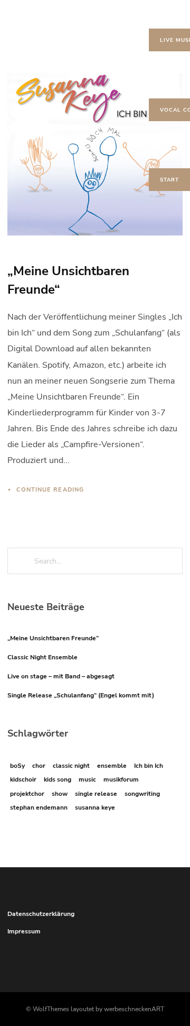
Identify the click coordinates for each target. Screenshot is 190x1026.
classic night (71, 765)
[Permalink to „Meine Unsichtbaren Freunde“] (94, 154)
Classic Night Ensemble (42, 657)
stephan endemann (39, 807)
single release (96, 793)
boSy (17, 765)
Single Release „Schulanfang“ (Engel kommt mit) (80, 695)
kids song (57, 779)
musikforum (121, 779)
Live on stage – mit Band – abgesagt (61, 676)
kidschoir (23, 779)
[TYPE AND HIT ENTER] (171, 561)
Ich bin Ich (148, 765)
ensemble (112, 765)
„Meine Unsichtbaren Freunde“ (53, 638)
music (87, 779)
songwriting (142, 793)
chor (38, 765)
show (60, 793)
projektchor (27, 793)
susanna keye (95, 807)
